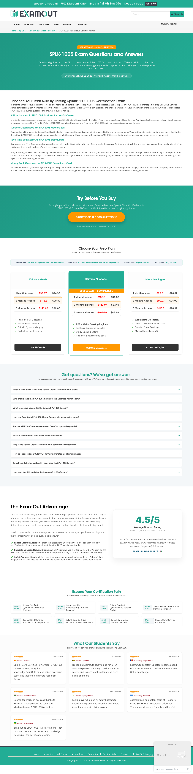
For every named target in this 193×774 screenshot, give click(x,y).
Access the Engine (155, 347)
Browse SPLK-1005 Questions (96, 217)
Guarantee (44, 24)
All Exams (62, 754)
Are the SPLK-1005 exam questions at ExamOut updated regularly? (45, 426)
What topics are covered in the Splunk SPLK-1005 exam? (40, 408)
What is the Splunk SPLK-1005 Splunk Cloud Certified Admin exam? (45, 389)
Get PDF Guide (38, 347)
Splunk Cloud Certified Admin (42, 30)
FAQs (56, 24)
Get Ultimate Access (96, 348)
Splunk (22, 30)
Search (178, 14)
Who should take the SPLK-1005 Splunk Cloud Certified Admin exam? (46, 399)
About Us (48, 754)
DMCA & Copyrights (146, 754)
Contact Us (82, 24)
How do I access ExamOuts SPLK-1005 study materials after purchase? (47, 454)
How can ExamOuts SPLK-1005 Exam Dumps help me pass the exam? (46, 417)
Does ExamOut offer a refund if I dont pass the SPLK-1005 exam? (44, 463)
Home (16, 24)
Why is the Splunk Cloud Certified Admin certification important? (44, 444)
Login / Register (170, 23)
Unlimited (67, 24)
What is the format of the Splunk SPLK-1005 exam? (37, 435)
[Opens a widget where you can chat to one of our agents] (172, 757)
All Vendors (29, 24)
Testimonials (109, 754)
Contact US (125, 754)
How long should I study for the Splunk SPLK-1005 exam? (40, 472)
